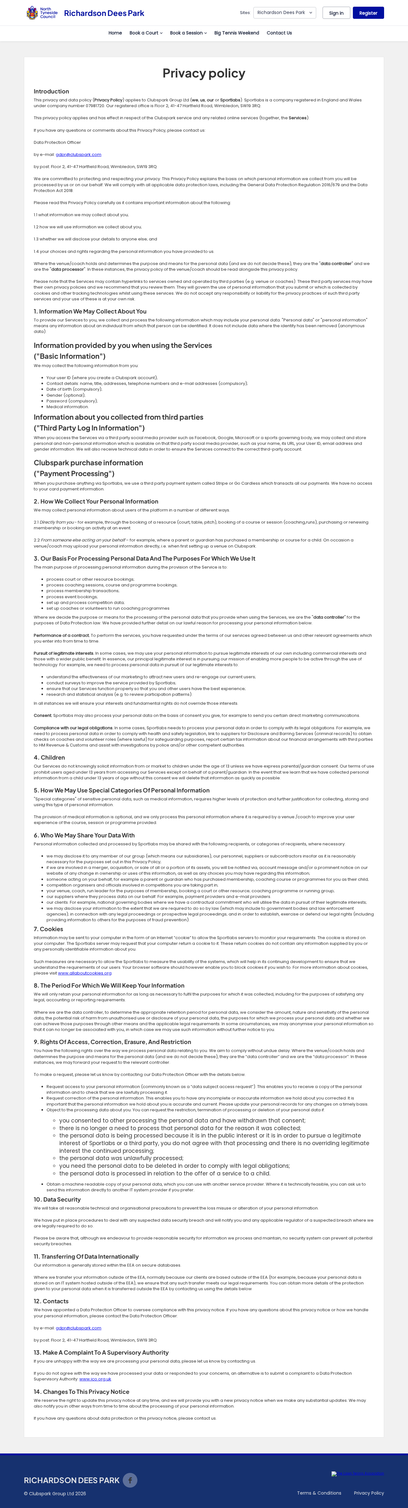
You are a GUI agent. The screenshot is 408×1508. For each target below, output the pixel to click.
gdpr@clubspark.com (78, 154)
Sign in (336, 13)
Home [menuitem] (115, 33)
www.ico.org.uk (95, 1379)
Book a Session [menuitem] (186, 33)
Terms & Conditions (319, 1493)
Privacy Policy (369, 1493)
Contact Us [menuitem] (279, 33)
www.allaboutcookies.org (85, 973)
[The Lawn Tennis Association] (358, 1473)
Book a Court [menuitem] (144, 33)
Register (368, 13)
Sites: (245, 13)
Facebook (130, 1480)
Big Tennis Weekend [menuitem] (237, 33)
